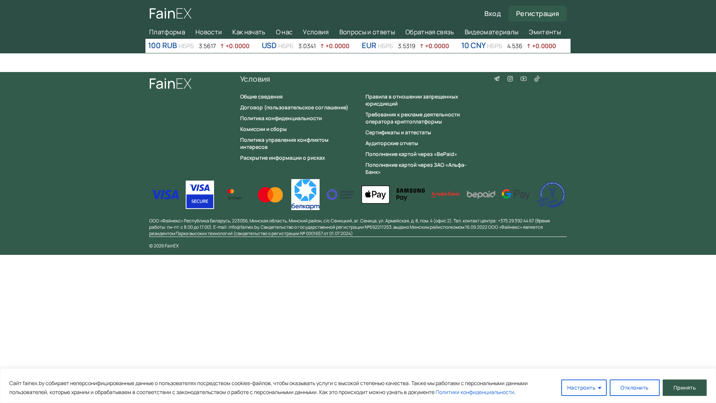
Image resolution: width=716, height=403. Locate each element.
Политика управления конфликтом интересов (284, 143)
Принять (684, 387)
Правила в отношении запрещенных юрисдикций (411, 100)
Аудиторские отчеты (391, 143)
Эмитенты (545, 32)
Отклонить (635, 387)
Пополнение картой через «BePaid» (411, 153)
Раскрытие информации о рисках (282, 157)
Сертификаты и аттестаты (398, 132)
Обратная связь (429, 32)
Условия (316, 32)
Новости (208, 32)
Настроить (581, 387)
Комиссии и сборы (263, 128)
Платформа (167, 32)
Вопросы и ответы (367, 32)
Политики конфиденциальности (475, 392)
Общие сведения (261, 96)
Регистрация (537, 13)
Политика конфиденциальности (281, 118)
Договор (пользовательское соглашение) (294, 107)
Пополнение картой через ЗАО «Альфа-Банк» (416, 168)
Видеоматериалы (492, 32)
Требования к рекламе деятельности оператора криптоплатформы (412, 118)
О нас (284, 32)
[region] (358, 385)
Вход (492, 13)
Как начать (248, 32)
